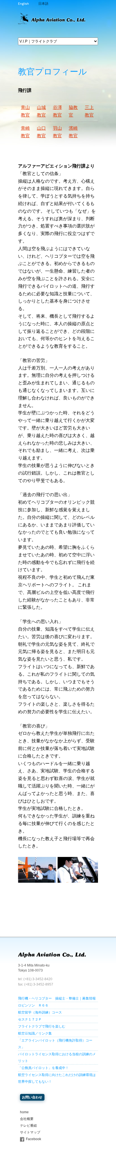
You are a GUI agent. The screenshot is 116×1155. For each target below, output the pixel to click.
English (23, 4)
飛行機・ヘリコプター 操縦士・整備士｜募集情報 (57, 998)
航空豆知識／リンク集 (35, 1033)
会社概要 (27, 1119)
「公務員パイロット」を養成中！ (43, 1068)
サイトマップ (30, 1132)
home (24, 1112)
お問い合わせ (32, 1097)
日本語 (43, 4)
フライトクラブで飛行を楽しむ (41, 1026)
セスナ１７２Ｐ (30, 1019)
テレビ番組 (28, 1126)
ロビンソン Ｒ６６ (33, 1005)
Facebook (33, 1139)
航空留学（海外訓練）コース (40, 1012)
